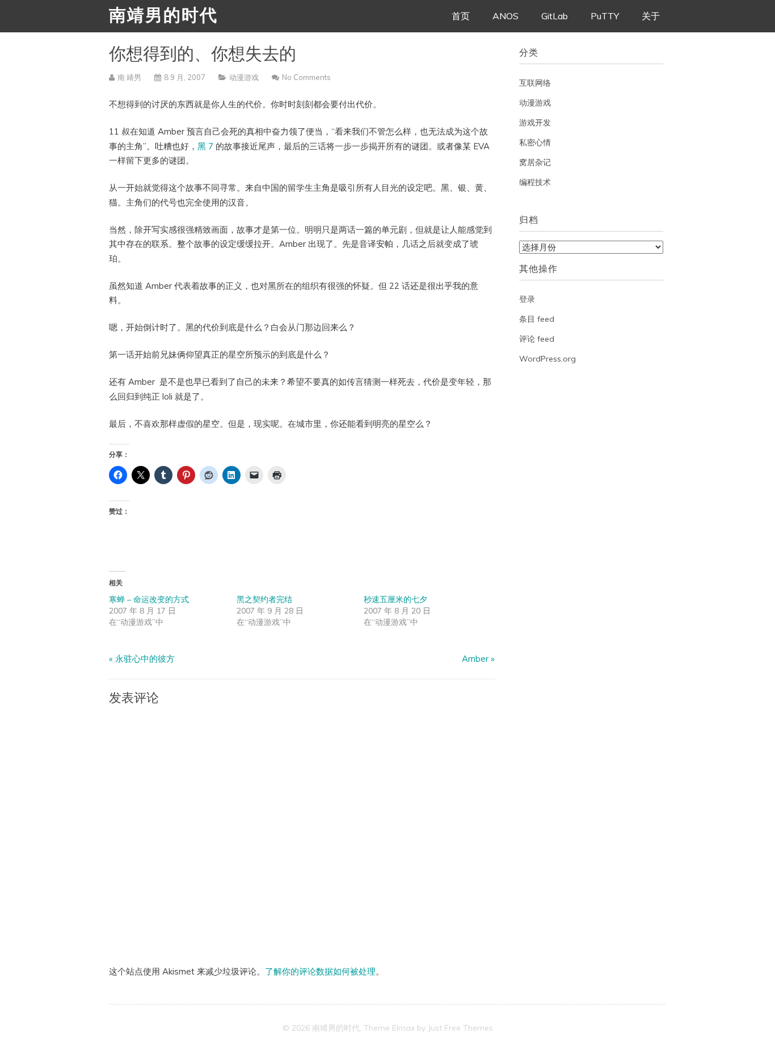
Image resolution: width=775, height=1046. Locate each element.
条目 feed (536, 319)
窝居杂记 (535, 162)
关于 (651, 16)
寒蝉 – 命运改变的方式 (149, 599)
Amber (475, 658)
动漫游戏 (244, 77)
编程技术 (535, 182)
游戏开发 (535, 122)
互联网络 (535, 83)
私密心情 (535, 142)
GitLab (554, 16)
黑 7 (206, 146)
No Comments (306, 77)
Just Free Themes (460, 1028)
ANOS (505, 16)
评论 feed (536, 339)
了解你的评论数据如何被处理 (320, 971)
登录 (527, 299)
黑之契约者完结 (264, 599)
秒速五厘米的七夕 (395, 599)
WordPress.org (547, 359)
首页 (461, 16)
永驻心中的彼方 (145, 658)
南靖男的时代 (163, 17)
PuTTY (605, 16)
